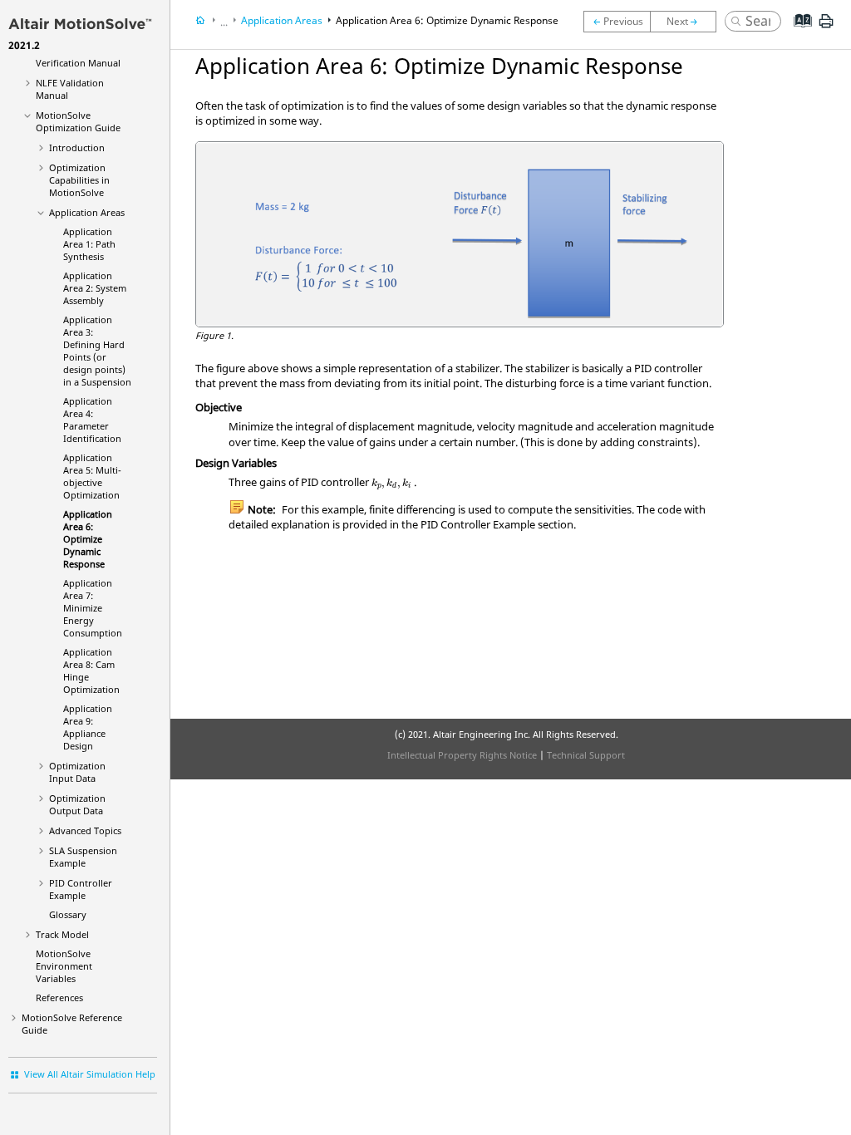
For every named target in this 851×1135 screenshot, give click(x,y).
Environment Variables (64, 966)
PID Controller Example (80, 889)
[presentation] (391, 484)
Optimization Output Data (77, 804)
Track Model (62, 934)
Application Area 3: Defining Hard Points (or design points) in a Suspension (97, 350)
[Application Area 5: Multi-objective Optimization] (616, 21)
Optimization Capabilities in (79, 180)
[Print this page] (826, 27)
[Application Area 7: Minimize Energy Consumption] (687, 21)
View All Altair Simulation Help (89, 1074)
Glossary (67, 914)
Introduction (77, 147)
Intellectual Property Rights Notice (462, 755)
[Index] (797, 33)
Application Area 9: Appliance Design (87, 727)
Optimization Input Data (77, 771)
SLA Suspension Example (83, 856)
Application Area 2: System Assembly (94, 288)
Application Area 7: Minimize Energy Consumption (92, 608)
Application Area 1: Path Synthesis (89, 244)
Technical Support (586, 755)
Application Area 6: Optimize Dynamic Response (87, 539)
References (59, 997)
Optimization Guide (78, 121)
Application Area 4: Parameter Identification (92, 420)
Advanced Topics (85, 830)
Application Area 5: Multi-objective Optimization (92, 476)
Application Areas (87, 212)
